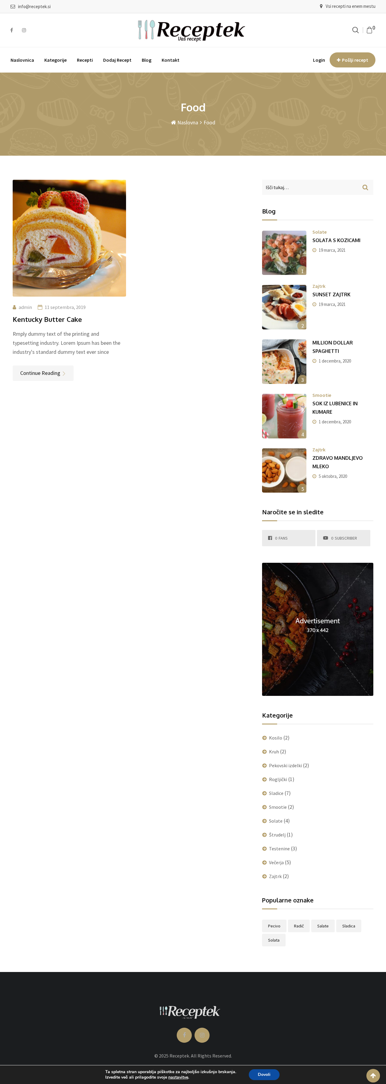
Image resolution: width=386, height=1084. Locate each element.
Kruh (274, 752)
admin (25, 307)
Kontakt (170, 60)
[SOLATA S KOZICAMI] (284, 253)
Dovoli (264, 1074)
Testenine (279, 849)
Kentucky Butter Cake (47, 319)
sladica (348, 926)
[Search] (355, 30)
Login (319, 60)
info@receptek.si (34, 6)
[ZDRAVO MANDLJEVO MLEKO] (284, 470)
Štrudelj (277, 835)
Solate (319, 232)
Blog (146, 60)
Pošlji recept (355, 60)
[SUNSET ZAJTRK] (284, 307)
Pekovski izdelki (285, 765)
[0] (369, 30)
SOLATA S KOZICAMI (336, 240)
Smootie (321, 395)
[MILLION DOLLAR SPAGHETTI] (284, 361)
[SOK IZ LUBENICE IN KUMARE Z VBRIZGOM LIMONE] (284, 416)
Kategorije (55, 60)
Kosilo (275, 738)
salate (323, 926)
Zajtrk (318, 286)
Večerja (276, 862)
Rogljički (278, 779)
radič (299, 926)
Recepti (85, 60)
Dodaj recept (117, 60)
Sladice (276, 793)
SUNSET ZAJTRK (331, 294)
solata (274, 940)
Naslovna (187, 122)
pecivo (274, 926)
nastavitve (178, 1077)
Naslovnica (22, 60)
